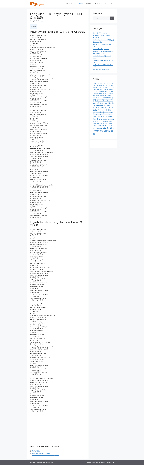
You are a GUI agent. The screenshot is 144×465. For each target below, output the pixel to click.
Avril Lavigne (101, 83)
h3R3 (98, 93)
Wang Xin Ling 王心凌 (108, 114)
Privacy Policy (110, 462)
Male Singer (69, 3)
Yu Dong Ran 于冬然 (102, 123)
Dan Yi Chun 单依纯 (109, 87)
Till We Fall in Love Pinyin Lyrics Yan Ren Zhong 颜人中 (45, 455)
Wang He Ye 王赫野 (98, 112)
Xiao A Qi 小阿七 (96, 116)
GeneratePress (49, 462)
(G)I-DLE (94, 83)
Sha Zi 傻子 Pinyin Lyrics (100, 33)
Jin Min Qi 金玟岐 (101, 95)
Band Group (89, 3)
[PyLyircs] (37, 3)
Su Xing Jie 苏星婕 (104, 110)
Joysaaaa (108, 95)
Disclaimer (95, 462)
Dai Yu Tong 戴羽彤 (100, 87)
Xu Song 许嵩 (102, 119)
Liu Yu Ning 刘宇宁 (104, 97)
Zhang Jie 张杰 (105, 125)
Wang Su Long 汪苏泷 (99, 114)
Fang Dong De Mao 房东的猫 (100, 91)
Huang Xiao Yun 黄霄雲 (104, 93)
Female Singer (79, 3)
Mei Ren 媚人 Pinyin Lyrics (101, 49)
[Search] (112, 18)
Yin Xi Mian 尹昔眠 (104, 121)
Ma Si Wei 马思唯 (99, 101)
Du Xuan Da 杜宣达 (107, 89)
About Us (88, 462)
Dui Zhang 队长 (97, 89)
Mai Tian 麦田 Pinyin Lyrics (101, 69)
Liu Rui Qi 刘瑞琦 (36, 451)
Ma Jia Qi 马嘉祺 (100, 99)
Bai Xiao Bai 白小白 (109, 83)
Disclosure (102, 462)
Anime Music (98, 3)
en (111, 89)
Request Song (108, 3)
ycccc (98, 121)
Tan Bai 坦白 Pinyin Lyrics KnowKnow (41, 453)
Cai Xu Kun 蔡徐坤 (98, 85)
